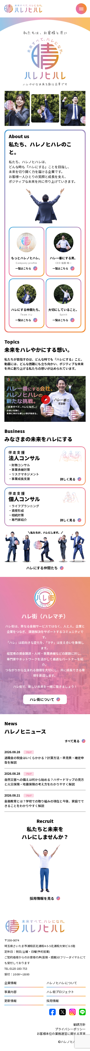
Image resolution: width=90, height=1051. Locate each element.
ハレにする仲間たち (42, 568)
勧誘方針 (79, 1024)
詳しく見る (45, 759)
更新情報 (10, 1000)
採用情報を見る (42, 898)
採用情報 (53, 1000)
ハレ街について (42, 699)
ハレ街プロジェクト (60, 992)
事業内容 (10, 992)
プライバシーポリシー (70, 1029)
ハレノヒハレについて (62, 983)
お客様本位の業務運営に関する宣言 (61, 1033)
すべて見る (72, 741)
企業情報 (10, 983)
